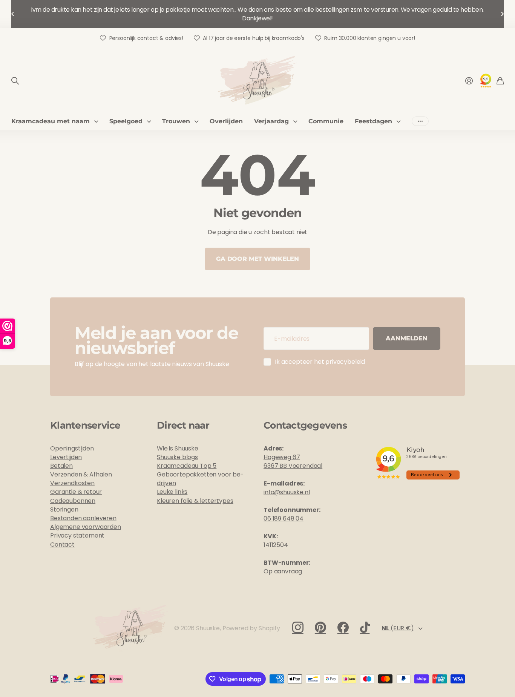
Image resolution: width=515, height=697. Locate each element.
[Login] (469, 80)
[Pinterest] (320, 627)
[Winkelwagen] (500, 80)
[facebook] (343, 627)
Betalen (61, 465)
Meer (420, 121)
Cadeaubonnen (72, 500)
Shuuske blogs (177, 457)
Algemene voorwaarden (85, 526)
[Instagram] (297, 627)
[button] (12, 14)
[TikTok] (365, 627)
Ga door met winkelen (257, 258)
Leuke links (172, 491)
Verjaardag (271, 121)
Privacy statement (77, 535)
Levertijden (66, 457)
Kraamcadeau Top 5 (186, 465)
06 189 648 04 (283, 518)
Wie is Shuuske (177, 448)
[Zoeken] (15, 80)
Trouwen (176, 121)
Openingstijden (72, 448)
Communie (325, 121)
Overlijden (226, 121)
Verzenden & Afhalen (81, 474)
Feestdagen (373, 121)
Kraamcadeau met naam (50, 121)
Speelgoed (126, 121)
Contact (62, 544)
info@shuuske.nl (287, 492)
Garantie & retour (76, 491)
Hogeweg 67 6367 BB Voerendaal (293, 461)
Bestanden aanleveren (83, 518)
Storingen (64, 509)
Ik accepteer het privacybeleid (320, 361)
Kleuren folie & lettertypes (195, 500)
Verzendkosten (72, 483)
